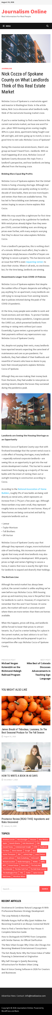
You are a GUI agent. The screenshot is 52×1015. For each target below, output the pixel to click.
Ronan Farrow (13, 865)
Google (27, 851)
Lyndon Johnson (9, 858)
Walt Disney (7, 876)
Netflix (43, 862)
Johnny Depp (28, 854)
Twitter (28, 873)
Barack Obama (14, 843)
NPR (4, 865)
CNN (38, 843)
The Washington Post (10, 873)
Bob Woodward (28, 843)
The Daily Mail (36, 865)
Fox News (6, 851)
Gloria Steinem (17, 851)
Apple (5, 843)
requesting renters (34, 261)
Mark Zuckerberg (23, 858)
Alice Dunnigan (22, 840)
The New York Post (21, 869)
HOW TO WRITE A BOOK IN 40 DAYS (20, 775)
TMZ (21, 873)
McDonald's (35, 858)
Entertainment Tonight (23, 847)
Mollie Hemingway (24, 862)
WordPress (6, 1011)
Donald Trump (8, 847)
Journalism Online (24, 11)
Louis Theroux (40, 854)
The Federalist (7, 869)
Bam (17, 1011)
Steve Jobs (25, 865)
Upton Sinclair (38, 873)
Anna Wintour (43, 840)
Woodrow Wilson (19, 876)
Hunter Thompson (9, 854)
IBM (19, 854)
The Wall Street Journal (38, 869)
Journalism (7, 68)
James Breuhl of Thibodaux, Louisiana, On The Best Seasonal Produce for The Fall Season (24, 731)
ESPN (35, 847)
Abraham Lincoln (9, 840)
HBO (34, 851)
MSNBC (35, 862)
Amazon (33, 840)
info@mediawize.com (35, 995)
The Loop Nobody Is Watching (16, 915)
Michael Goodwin (9, 862)
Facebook (43, 847)
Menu (8, 26)
